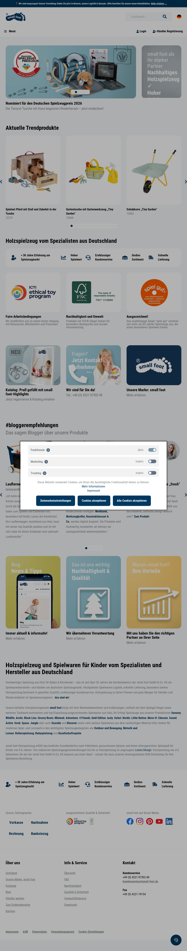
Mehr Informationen (93, 486)
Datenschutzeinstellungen (55, 500)
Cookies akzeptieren (94, 500)
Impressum (93, 490)
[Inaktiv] (152, 461)
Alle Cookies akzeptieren (132, 500)
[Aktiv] (152, 450)
